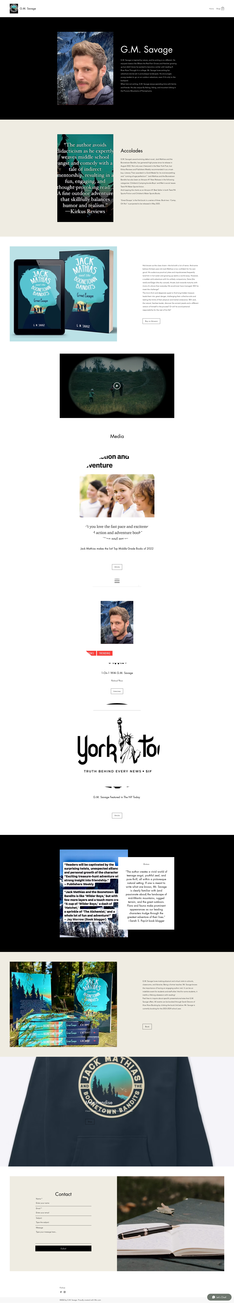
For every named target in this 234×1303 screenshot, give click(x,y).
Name (38, 1199)
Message (39, 1228)
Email (38, 1208)
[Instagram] (64, 1292)
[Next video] (169, 386)
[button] (222, 8)
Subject (39, 1218)
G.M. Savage (28, 8)
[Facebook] (61, 1292)
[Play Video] (117, 385)
